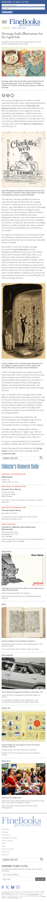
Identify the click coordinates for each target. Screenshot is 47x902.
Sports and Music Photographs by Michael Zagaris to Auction (21, 696)
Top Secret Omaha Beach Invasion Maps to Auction (20, 649)
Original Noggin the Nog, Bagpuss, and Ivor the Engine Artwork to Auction (21, 746)
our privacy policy (33, 895)
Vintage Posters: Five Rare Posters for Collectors (19, 750)
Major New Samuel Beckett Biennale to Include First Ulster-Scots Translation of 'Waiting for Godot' (23, 802)
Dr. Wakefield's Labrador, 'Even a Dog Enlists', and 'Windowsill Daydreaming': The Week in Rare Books (20, 701)
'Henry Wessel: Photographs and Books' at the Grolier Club (22, 692)
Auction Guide (7, 840)
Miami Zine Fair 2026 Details (11, 798)
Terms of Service (13, 898)
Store (4, 846)
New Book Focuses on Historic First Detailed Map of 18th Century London (22, 645)
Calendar (5, 832)
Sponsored (6, 28)
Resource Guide (7, 849)
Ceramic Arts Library (11, 489)
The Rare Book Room (11, 510)
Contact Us (6, 852)
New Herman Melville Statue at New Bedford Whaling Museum (21, 597)
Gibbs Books (7, 477)
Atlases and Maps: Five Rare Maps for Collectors (18, 641)
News (4, 843)
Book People (7, 551)
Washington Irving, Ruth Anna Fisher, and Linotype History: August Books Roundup (23, 589)
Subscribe (5, 829)
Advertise (5, 855)
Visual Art (6, 708)
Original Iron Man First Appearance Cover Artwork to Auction (21, 754)
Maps (4, 604)
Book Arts (6, 761)
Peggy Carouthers (19, 28)
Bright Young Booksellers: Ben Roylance (16, 593)
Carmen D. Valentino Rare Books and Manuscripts (18, 528)
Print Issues (6, 835)
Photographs (7, 655)
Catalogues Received (9, 838)
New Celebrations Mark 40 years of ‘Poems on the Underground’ (20, 807)
